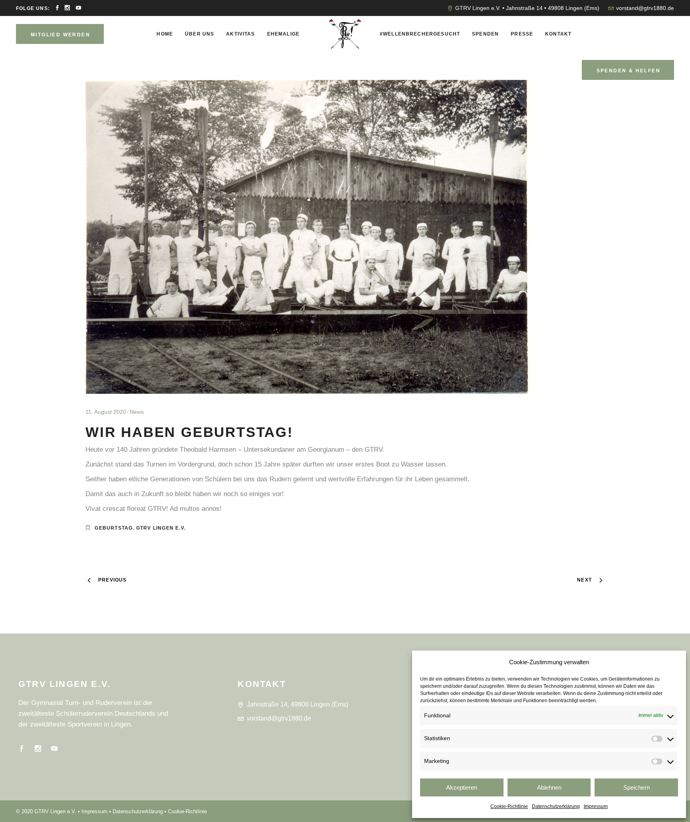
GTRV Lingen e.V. (161, 528)
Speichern (636, 787)
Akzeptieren (461, 787)
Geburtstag (114, 528)
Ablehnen (549, 787)
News (137, 412)
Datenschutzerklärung (556, 806)
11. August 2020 (105, 412)
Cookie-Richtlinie (509, 806)
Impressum (596, 806)
